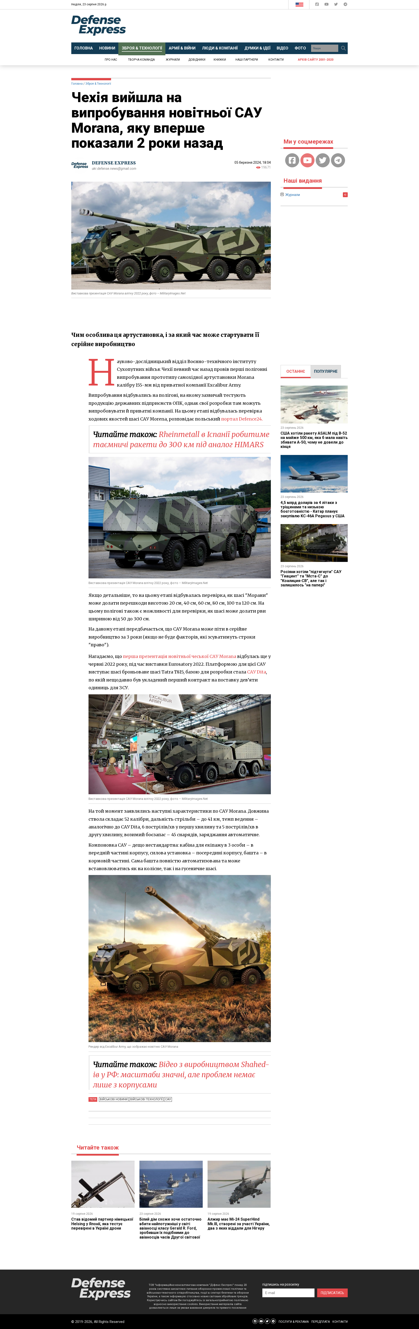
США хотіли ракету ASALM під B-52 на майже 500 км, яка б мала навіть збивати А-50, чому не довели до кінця (314, 440)
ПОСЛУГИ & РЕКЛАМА (294, 1321)
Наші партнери (246, 59)
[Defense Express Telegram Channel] (345, 5)
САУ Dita (256, 672)
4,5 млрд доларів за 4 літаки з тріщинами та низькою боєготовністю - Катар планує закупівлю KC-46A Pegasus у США (313, 509)
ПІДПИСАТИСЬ (332, 1293)
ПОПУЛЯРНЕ (326, 371)
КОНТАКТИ (340, 1321)
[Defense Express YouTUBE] (327, 5)
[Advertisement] (249, 26)
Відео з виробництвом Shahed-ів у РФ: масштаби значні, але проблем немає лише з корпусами (181, 1074)
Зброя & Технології (98, 83)
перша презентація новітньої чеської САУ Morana (179, 656)
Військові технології (146, 1099)
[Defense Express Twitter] (336, 5)
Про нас (111, 59)
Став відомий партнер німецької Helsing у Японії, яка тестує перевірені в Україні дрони (102, 1224)
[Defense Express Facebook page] (317, 5)
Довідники (196, 59)
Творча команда (141, 59)
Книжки (220, 59)
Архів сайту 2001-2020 (315, 59)
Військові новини (114, 1099)
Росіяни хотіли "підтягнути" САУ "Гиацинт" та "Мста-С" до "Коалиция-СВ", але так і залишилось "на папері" (311, 578)
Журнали (173, 59)
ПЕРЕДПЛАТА (320, 1321)
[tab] (296, 371)
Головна (77, 83)
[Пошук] (343, 48)
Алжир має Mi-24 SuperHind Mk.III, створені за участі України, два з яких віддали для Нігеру (239, 1224)
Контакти (276, 59)
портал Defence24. (242, 419)
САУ (168, 1099)
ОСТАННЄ (295, 371)
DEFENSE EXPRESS (114, 163)
